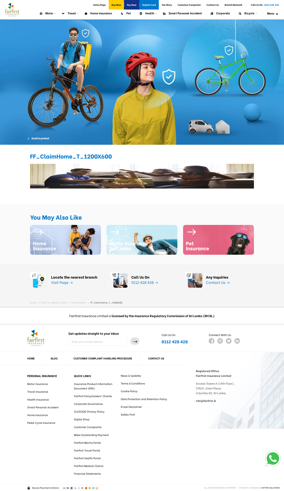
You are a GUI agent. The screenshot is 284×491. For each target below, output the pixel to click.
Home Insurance (101, 13)
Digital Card (149, 4)
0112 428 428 (142, 282)
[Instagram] (220, 341)
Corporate (222, 13)
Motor (49, 13)
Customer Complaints (88, 427)
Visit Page (60, 282)
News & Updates (131, 375)
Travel (71, 13)
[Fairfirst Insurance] (12, 9)
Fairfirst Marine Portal (87, 442)
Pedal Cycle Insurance (41, 422)
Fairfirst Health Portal (87, 458)
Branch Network (233, 4)
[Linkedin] (237, 341)
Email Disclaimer (131, 407)
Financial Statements (87, 473)
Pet (128, 13)
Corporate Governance (88, 404)
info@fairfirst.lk (206, 400)
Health (149, 13)
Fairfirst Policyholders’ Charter (93, 396)
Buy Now (116, 4)
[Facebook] (211, 341)
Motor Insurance (37, 384)
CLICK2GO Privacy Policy (89, 411)
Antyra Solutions (270, 487)
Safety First (128, 414)
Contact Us (213, 4)
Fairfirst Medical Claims (88, 466)
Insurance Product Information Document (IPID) (93, 386)
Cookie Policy (129, 391)
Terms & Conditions (133, 383)
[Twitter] (229, 341)
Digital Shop (81, 419)
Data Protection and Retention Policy (144, 399)
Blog (54, 358)
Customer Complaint (189, 4)
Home (31, 358)
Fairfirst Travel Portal (87, 450)
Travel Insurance (37, 391)
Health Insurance (38, 399)
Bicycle (249, 13)
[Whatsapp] (272, 458)
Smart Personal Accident (185, 13)
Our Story (167, 4)
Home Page (99, 4)
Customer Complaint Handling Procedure (102, 358)
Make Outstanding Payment (91, 435)
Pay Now (131, 4)
